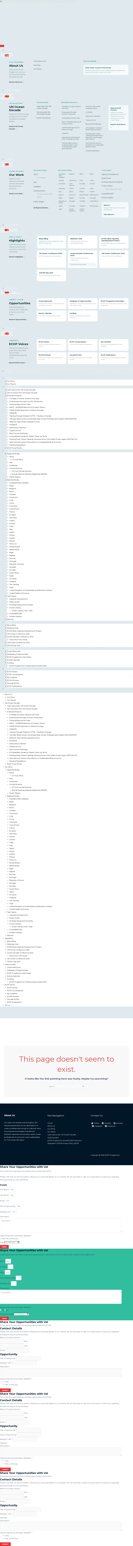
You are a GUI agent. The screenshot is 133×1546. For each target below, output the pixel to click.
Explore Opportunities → (18, 319)
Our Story (37, 65)
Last (25, 1346)
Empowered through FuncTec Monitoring (69, 113)
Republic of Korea (62, 202)
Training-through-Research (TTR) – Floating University (71, 138)
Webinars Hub (12, 628)
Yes (3, 1239)
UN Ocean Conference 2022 (18, 643)
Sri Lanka (72, 206)
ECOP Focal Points (43, 118)
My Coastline (12, 677)
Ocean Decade (42, 102)
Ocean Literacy (107, 186)
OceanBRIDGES (108, 194)
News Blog (11, 625)
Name (2, 1261)
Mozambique (84, 195)
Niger (60, 198)
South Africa (94, 201)
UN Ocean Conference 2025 (18, 634)
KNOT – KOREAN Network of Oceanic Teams (71, 123)
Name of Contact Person (10, 1337)
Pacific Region (39, 202)
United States (82, 210)
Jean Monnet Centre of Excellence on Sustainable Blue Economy (94, 145)
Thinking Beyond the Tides (71, 118)
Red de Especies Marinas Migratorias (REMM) (29, 474)
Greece (82, 188)
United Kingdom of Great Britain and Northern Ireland (30, 590)
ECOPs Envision (13, 680)
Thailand (82, 206)
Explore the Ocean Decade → (16, 128)
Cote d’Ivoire (71, 184)
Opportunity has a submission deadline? (15, 1236)
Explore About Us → (16, 82)
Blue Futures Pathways (93, 124)
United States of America (19, 593)
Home (50, 1123)
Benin (81, 174)
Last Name (4, 1195)
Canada (61, 180)
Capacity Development (110, 174)
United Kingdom (72, 210)
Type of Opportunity (8, 1435)
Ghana (71, 188)
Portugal (93, 198)
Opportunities (10, 648)
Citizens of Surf (91, 120)
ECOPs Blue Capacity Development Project (24, 631)
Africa (36, 174)
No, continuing (12, 1239)
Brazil (92, 174)
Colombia (62, 183)
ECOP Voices (10, 669)
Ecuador (82, 183)
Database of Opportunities (17, 654)
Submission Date (7, 1314)
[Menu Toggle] (2, 46)
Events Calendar (13, 660)
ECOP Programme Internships (19, 657)
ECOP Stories (12, 672)
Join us (7, 689)
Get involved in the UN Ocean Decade (43, 113)
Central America (39, 191)
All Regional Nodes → (42, 208)
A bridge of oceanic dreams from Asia (71, 107)
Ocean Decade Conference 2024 (20, 637)
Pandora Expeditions (93, 150)
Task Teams (106, 170)
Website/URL (5, 1212)
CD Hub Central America (45, 194)
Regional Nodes (40, 170)
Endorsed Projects (69, 102)
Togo (60, 209)
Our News (51, 1132)
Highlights (9, 622)
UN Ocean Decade (12, 387)
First (25, 1341)
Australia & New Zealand (62, 175)
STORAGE (89, 112)
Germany (62, 188)
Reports (10, 935)
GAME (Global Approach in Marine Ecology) (71, 128)
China (92, 180)
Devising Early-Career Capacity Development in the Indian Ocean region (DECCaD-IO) (94, 136)
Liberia (92, 191)
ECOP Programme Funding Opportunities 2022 (28, 666)
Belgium (72, 174)
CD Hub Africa (41, 177)
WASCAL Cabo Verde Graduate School (93, 107)
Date (2, 1242)
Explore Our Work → (16, 193)
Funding (10, 663)
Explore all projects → (118, 126)
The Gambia (94, 206)
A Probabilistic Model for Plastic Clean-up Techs (94, 129)
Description (4, 1217)
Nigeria (71, 198)
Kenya (82, 191)
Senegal (72, 201)
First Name (4, 1190)
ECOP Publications (14, 686)
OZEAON (65, 133)
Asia (35, 182)
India (91, 188)
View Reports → (110, 214)
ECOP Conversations (15, 674)
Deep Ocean (106, 178)
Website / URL (6, 1363)
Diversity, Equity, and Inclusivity (21, 605)
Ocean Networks (13, 651)
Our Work (8, 451)
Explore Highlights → (17, 257)
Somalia (82, 201)
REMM (39, 197)
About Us (8, 378)
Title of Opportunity (8, 1206)
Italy (60, 191)
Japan (71, 191)
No (7, 1310)
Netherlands (94, 195)
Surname (4, 1267)
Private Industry (107, 198)
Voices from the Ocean (18, 640)
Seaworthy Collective (93, 116)
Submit (5, 1390)
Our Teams (37, 69)
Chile (81, 180)
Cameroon (72, 180)
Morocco (72, 195)
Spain (60, 206)
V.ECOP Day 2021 (13, 962)
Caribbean (37, 186)
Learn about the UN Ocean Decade (44, 107)
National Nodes (65, 170)
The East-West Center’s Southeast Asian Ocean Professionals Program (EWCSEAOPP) (70, 145)
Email (2, 1201)
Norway (82, 198)
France (92, 183)
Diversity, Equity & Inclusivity (112, 182)
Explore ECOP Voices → (18, 362)
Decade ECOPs (13, 683)
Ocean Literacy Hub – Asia (113, 189)
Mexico (61, 195)
